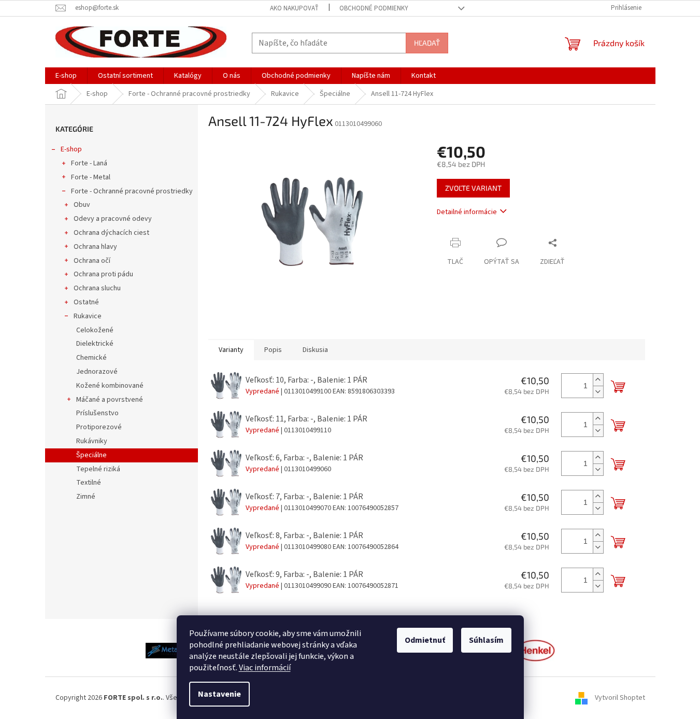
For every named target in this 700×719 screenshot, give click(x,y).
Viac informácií (265, 667)
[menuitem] (66, 75)
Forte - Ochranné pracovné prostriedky (132, 191)
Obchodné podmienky (373, 8)
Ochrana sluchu (97, 288)
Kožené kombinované (110, 385)
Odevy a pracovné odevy (113, 219)
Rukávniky (91, 441)
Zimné (85, 496)
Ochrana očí (92, 261)
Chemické (91, 358)
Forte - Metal (90, 177)
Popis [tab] (273, 350)
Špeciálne (91, 455)
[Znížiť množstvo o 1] (598, 392)
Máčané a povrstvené (109, 399)
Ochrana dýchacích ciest (111, 233)
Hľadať (427, 42)
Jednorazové (97, 371)
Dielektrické (94, 344)
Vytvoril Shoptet (620, 698)
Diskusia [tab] (315, 350)
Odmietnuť (425, 640)
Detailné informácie (467, 212)
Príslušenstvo (97, 413)
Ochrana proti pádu (103, 274)
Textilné (88, 482)
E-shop (71, 149)
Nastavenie (219, 694)
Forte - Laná (89, 163)
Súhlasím (486, 640)
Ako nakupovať (294, 8)
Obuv (82, 205)
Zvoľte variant (473, 188)
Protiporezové (99, 427)
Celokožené (94, 330)
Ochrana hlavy (95, 247)
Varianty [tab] (231, 350)
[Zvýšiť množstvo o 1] (598, 380)
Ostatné (86, 302)
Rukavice (88, 316)
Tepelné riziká (98, 469)
